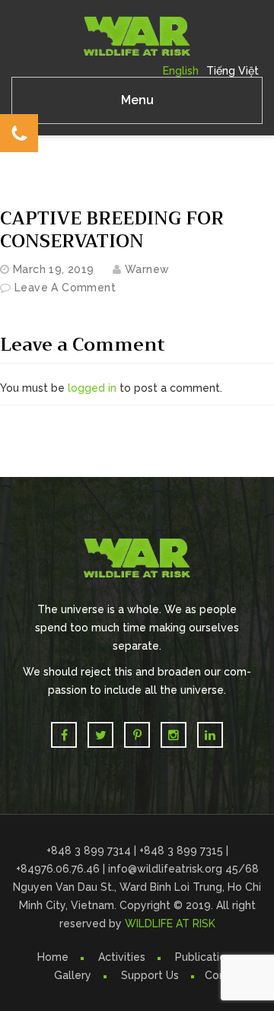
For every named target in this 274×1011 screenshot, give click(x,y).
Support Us (150, 975)
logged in (92, 388)
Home (52, 957)
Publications (206, 957)
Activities (121, 957)
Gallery (72, 975)
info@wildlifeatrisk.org (166, 869)
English (181, 71)
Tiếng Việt (232, 71)
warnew (147, 269)
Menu (137, 100)
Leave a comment (65, 287)
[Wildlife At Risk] (137, 35)
